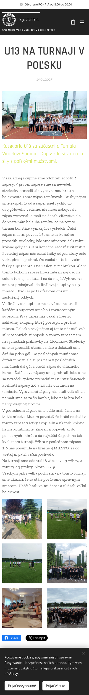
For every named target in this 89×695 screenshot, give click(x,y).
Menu (82, 22)
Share (14, 638)
